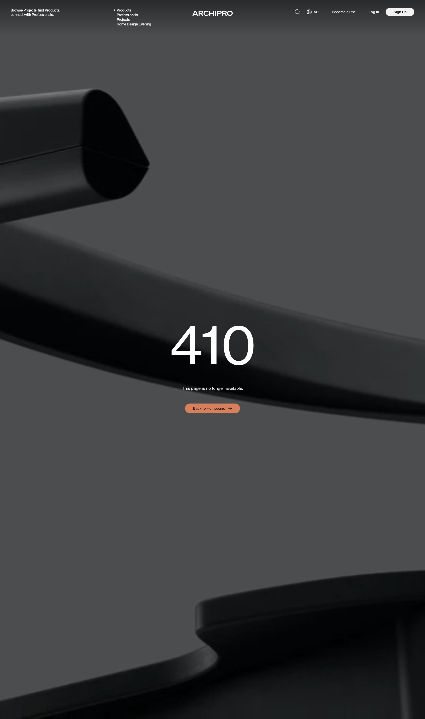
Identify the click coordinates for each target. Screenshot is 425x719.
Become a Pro (343, 12)
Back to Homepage (209, 408)
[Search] (297, 12)
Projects (30, 10)
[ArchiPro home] (212, 13)
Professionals (42, 14)
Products (52, 10)
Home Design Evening (134, 24)
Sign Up (400, 12)
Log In (374, 12)
